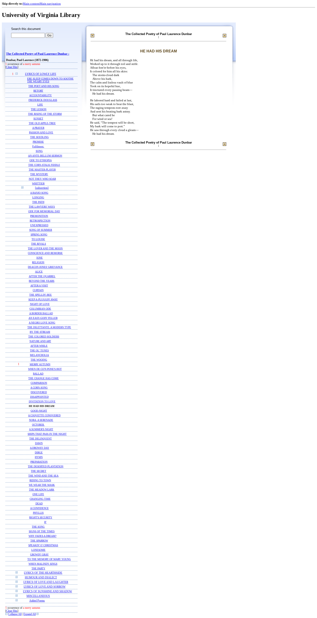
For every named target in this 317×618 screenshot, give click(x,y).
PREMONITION (39, 216)
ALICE (39, 271)
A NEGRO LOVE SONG (42, 322)
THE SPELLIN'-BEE (40, 294)
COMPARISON (39, 382)
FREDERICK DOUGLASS (43, 100)
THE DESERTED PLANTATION (45, 466)
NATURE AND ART (40, 341)
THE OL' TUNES (39, 350)
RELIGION (38, 262)
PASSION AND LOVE (41, 132)
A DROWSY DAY (39, 447)
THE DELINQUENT (40, 438)
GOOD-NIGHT (39, 410)
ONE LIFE (38, 494)
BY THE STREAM (40, 331)
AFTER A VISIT (39, 285)
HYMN (39, 457)
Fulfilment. (38, 146)
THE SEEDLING (39, 137)
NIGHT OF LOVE (40, 304)
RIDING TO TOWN (40, 480)
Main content (31, 3)
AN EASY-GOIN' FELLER (43, 318)
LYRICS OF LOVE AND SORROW (44, 586)
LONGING (38, 197)
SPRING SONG (39, 234)
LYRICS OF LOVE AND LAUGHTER (45, 582)
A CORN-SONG (39, 387)
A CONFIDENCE (39, 508)
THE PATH (38, 202)
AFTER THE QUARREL (42, 276)
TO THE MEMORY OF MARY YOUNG (49, 559)
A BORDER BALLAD (41, 313)
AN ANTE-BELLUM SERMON (45, 155)
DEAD (39, 503)
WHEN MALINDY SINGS (43, 563)
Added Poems (37, 600)
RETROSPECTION (40, 220)
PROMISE (38, 141)
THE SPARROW (39, 540)
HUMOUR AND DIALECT (41, 577)
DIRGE (39, 452)
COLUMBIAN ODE (40, 308)
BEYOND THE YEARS (41, 280)
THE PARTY (38, 568)
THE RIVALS (38, 243)
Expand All (29, 614)
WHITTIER (38, 183)
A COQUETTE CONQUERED (44, 415)
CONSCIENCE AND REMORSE (45, 253)
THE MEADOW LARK (41, 489)
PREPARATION (39, 461)
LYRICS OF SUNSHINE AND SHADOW (47, 591)
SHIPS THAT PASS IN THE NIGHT (47, 433)
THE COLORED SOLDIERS (43, 336)
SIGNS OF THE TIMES (42, 531)
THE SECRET (38, 471)
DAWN (39, 443)
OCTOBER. (38, 424)
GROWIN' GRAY (39, 554)
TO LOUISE (38, 239)
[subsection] (42, 187)
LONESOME (38, 549)
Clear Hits (11, 67)
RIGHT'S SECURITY (40, 517)
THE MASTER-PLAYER (42, 169)
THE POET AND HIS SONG (43, 86)
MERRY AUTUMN (40, 364)
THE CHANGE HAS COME (43, 378)
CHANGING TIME (40, 498)
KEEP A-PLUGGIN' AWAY (43, 299)
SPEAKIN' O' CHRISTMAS (43, 545)
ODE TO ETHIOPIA (40, 160)
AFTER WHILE (39, 345)
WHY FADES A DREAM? (42, 536)
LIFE (40, 104)
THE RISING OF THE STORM (45, 113)
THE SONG (38, 526)
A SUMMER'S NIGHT (41, 429)
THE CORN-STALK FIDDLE (44, 164)
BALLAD (38, 373)
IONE (39, 257)
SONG (39, 151)
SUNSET (38, 118)
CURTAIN (38, 290)
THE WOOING (39, 359)
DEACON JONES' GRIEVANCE (45, 267)
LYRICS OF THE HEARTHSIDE (43, 572)
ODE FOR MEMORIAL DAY (44, 211)
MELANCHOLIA (39, 355)
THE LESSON (38, 109)
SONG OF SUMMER (40, 229)
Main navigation (50, 3)
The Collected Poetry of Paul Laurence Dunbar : (37, 53)
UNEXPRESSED (39, 225)
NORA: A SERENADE (41, 420)
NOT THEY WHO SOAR (42, 178)
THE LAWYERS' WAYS (42, 206)
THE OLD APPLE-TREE (42, 123)
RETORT (38, 90)
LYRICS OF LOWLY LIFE (40, 74)
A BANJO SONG (39, 192)
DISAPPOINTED (39, 396)
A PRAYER (38, 127)
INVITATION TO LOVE (42, 401)
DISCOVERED (39, 392)
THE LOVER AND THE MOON (45, 248)
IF (45, 522)
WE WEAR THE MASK (42, 485)
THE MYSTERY (39, 174)
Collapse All (15, 614)
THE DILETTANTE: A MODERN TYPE (49, 327)
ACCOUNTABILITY (40, 95)
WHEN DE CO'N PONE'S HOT (45, 369)
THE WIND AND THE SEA (43, 475)
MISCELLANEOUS (38, 596)
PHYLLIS (38, 512)
